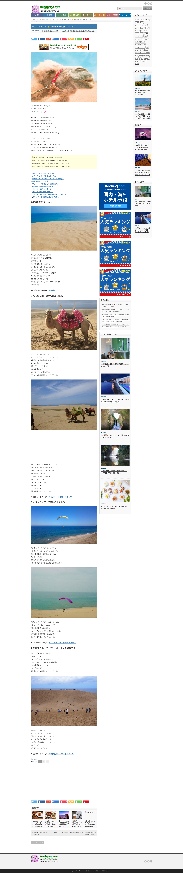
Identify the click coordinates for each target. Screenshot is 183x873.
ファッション (139, 36)
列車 (143, 50)
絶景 (148, 58)
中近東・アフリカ (140, 47)
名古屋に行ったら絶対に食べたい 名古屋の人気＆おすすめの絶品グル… (50, 824)
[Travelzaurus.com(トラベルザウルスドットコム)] (46, 12)
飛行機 (137, 64)
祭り (145, 58)
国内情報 (49, 15)
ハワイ (142, 33)
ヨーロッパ (138, 39)
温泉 (136, 58)
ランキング (145, 39)
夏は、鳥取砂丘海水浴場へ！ (42, 192)
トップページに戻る (37, 842)
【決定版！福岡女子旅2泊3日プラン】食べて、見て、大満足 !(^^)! (48, 833)
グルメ (143, 28)
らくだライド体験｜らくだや (60, 497)
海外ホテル (146, 55)
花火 (140, 61)
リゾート (137, 42)
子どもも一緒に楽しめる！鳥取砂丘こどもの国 (49, 194)
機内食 (140, 55)
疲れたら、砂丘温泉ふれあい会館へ (46, 197)
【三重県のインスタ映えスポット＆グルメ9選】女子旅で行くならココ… (77, 824)
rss (145, 3)
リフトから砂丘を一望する (41, 189)
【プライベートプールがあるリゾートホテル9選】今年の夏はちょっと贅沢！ (142, 230)
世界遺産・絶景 (74, 15)
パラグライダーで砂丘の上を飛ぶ (44, 176)
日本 (71, 31)
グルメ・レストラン (100, 15)
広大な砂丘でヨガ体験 (40, 181)
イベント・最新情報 (112, 15)
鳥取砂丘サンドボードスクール (61, 754)
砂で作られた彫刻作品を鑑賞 (42, 186)
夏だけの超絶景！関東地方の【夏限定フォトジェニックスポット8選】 (142, 92)
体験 (68, 31)
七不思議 (137, 44)
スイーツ (137, 31)
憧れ (142, 53)
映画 (149, 53)
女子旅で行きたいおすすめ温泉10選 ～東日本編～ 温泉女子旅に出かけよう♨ (79, 833)
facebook (151, 3)
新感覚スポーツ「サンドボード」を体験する (48, 179)
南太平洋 (137, 53)
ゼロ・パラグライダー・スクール (62, 643)
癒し (74, 31)
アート (137, 22)
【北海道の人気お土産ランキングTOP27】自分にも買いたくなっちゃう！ (142, 173)
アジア (142, 19)
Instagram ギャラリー (125, 15)
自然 (77, 31)
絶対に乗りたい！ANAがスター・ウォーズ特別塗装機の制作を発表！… (90, 824)
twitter (148, 3)
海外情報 (36, 15)
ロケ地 (143, 42)
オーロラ (144, 25)
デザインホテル (145, 31)
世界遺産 (143, 44)
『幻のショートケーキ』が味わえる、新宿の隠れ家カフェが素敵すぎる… (37, 824)
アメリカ (146, 19)
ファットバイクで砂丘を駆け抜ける (45, 184)
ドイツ (137, 33)
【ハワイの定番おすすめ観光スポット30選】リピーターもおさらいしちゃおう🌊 (143, 116)
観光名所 (81, 31)
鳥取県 (87, 31)
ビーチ (146, 33)
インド (142, 22)
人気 (64, 31)
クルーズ (137, 28)
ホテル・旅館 (62, 15)
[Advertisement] (64, 447)
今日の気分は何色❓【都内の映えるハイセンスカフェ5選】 (143, 203)
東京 (136, 55)
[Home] (34, 20)
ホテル (145, 36)
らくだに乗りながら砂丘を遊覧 (43, 173)
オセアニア (138, 25)
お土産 (137, 19)
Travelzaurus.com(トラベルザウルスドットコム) (90, 871)
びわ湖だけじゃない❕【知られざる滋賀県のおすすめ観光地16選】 (142, 147)
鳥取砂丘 (91, 31)
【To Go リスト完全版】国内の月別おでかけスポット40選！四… (64, 823)
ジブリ (147, 28)
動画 (146, 50)
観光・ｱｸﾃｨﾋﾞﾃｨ (87, 15)
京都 (147, 47)
